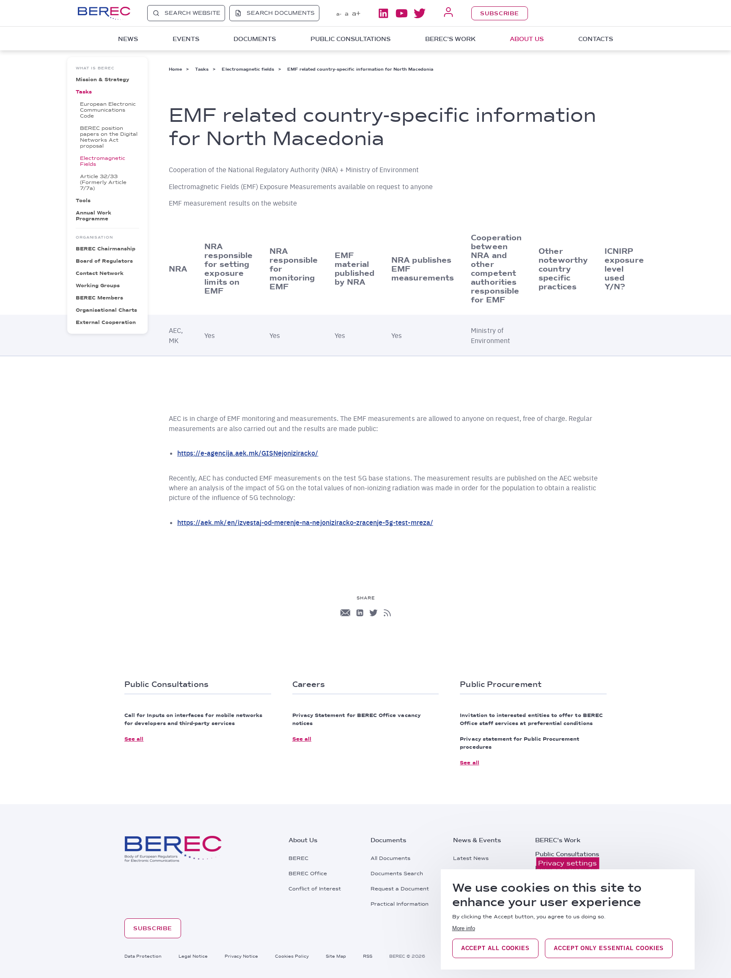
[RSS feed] (387, 612)
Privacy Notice (241, 956)
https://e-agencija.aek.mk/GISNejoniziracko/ (248, 453)
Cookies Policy (292, 956)
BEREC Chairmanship (105, 249)
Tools (83, 200)
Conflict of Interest (315, 889)
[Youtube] (401, 13)
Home (175, 68)
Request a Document (400, 889)
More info (463, 928)
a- (338, 14)
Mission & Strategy (102, 79)
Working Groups (98, 285)
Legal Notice (193, 956)
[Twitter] (420, 13)
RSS (367, 956)
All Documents (390, 858)
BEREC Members (99, 298)
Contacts (595, 39)
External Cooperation (106, 322)
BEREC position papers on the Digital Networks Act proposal (108, 137)
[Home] (104, 13)
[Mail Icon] (345, 612)
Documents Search (397, 873)
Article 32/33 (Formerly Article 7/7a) (103, 182)
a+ (356, 13)
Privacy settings (567, 863)
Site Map (336, 956)
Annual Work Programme (93, 216)
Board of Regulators (104, 261)
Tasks (84, 92)
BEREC (298, 858)
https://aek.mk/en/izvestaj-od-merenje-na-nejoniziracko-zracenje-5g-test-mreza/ (305, 522)
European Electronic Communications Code (108, 110)
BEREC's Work (557, 840)
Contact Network (100, 273)
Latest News (471, 858)
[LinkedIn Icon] (359, 612)
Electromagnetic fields (248, 68)
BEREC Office (308, 873)
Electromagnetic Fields (102, 161)
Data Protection (143, 956)
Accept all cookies (495, 948)
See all (133, 739)
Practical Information (400, 904)
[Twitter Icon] (373, 612)
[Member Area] (448, 13)
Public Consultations (567, 854)
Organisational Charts (106, 310)
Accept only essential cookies (609, 948)
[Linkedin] (383, 13)
